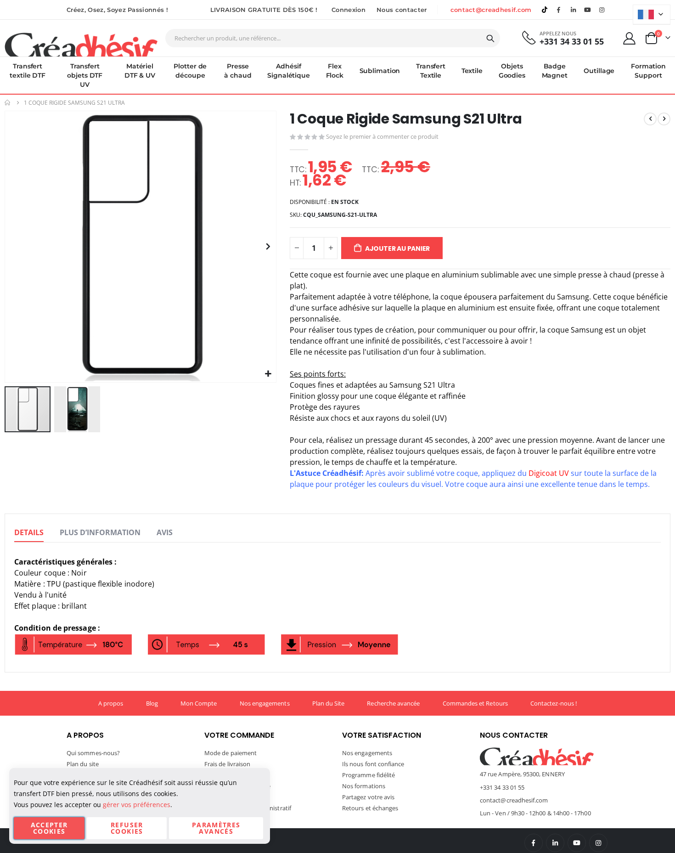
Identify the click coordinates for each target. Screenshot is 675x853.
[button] (268, 374)
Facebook (533, 843)
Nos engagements (265, 703)
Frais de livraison (227, 764)
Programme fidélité (368, 775)
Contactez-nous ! (553, 703)
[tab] (29, 533)
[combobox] (332, 38)
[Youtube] (588, 10)
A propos (111, 703)
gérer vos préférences (136, 804)
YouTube (577, 843)
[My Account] (629, 38)
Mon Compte (198, 703)
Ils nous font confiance (373, 764)
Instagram (598, 843)
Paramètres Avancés (216, 828)
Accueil (8, 102)
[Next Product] (664, 119)
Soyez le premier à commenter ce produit (382, 136)
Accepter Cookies (49, 828)
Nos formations (363, 786)
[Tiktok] (545, 10)
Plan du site (83, 764)
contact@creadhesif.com (491, 9)
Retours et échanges (370, 808)
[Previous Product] (650, 119)
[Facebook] (559, 10)
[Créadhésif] (81, 44)
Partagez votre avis (368, 797)
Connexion (349, 9)
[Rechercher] (490, 38)
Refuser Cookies (127, 828)
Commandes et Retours (475, 703)
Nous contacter (402, 9)
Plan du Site (328, 703)
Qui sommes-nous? (93, 753)
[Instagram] (602, 10)
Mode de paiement (230, 753)
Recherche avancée (393, 703)
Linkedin (573, 10)
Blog (152, 703)
